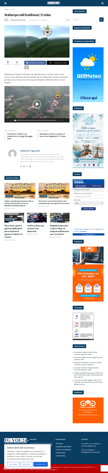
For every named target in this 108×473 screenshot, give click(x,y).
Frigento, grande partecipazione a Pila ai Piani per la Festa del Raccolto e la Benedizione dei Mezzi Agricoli (18, 203)
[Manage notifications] (4, 468)
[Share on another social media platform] (26, 67)
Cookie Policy (60, 456)
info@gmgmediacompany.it (90, 452)
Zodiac (91, 339)
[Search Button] (102, 3)
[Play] (7, 120)
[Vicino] (48, 446)
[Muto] (63, 120)
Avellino (12, 9)
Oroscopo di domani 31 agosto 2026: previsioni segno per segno (85, 353)
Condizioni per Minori (63, 447)
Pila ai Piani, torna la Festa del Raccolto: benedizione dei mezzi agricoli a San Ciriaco (53, 202)
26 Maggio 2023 (34, 20)
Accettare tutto (40, 464)
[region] (27, 456)
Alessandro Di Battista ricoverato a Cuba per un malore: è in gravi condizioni (88, 364)
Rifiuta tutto (26, 464)
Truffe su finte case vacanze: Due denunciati (35, 228)
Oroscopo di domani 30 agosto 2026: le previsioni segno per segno (86, 369)
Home (6, 9)
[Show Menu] (5, 3)
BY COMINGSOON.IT (88, 235)
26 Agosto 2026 (33, 234)
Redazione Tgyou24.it (18, 20)
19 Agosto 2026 (56, 237)
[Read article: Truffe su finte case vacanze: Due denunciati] (37, 218)
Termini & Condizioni (63, 450)
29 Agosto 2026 (10, 208)
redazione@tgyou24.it (88, 446)
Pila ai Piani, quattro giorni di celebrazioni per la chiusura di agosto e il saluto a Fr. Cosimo (13, 231)
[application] (37, 104)
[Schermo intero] (67, 120)
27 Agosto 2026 (44, 206)
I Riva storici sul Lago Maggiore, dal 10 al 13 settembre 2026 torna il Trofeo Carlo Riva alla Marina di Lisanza (88, 382)
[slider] (35, 120)
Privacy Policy (60, 453)
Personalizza (13, 464)
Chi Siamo (59, 444)
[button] (37, 104)
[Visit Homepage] (54, 3)
